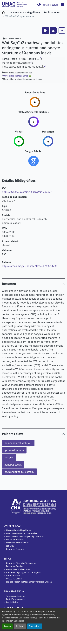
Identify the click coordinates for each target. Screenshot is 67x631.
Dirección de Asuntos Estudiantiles (21, 533)
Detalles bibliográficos (19, 180)
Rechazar (20, 626)
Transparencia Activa (15, 596)
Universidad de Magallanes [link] (24, 12)
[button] (14, 4)
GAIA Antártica (13, 575)
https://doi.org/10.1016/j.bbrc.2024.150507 (27, 191)
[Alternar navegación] (62, 4)
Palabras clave (13, 434)
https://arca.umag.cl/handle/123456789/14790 (29, 266)
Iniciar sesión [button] (50, 4)
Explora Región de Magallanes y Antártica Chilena (29, 582)
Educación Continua (15, 566)
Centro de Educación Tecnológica (21, 563)
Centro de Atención (15, 549)
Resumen (9, 284)
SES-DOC (10, 546)
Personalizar (34, 626)
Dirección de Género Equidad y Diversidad (25, 536)
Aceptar (7, 626)
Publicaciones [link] (52, 12)
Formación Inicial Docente (18, 569)
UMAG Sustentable (14, 539)
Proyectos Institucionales (17, 542)
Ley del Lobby (12, 602)
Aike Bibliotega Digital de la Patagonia (23, 572)
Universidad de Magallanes (18, 530)
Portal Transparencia (15, 599)
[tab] (33, 180)
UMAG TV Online (14, 578)
